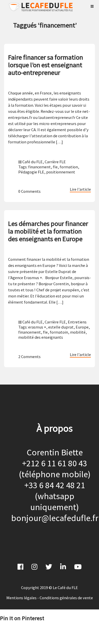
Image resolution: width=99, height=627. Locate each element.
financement (39, 166)
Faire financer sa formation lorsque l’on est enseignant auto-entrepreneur (45, 65)
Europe (82, 327)
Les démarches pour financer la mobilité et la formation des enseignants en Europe (48, 231)
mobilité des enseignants (40, 337)
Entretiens (77, 321)
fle (55, 166)
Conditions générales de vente (66, 597)
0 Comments (29, 191)
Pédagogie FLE (31, 171)
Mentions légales (21, 597)
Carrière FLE (55, 161)
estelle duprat (61, 327)
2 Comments (29, 356)
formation (69, 166)
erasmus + (37, 327)
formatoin (59, 332)
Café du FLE (32, 161)
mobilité (78, 332)
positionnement (60, 171)
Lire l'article (80, 189)
